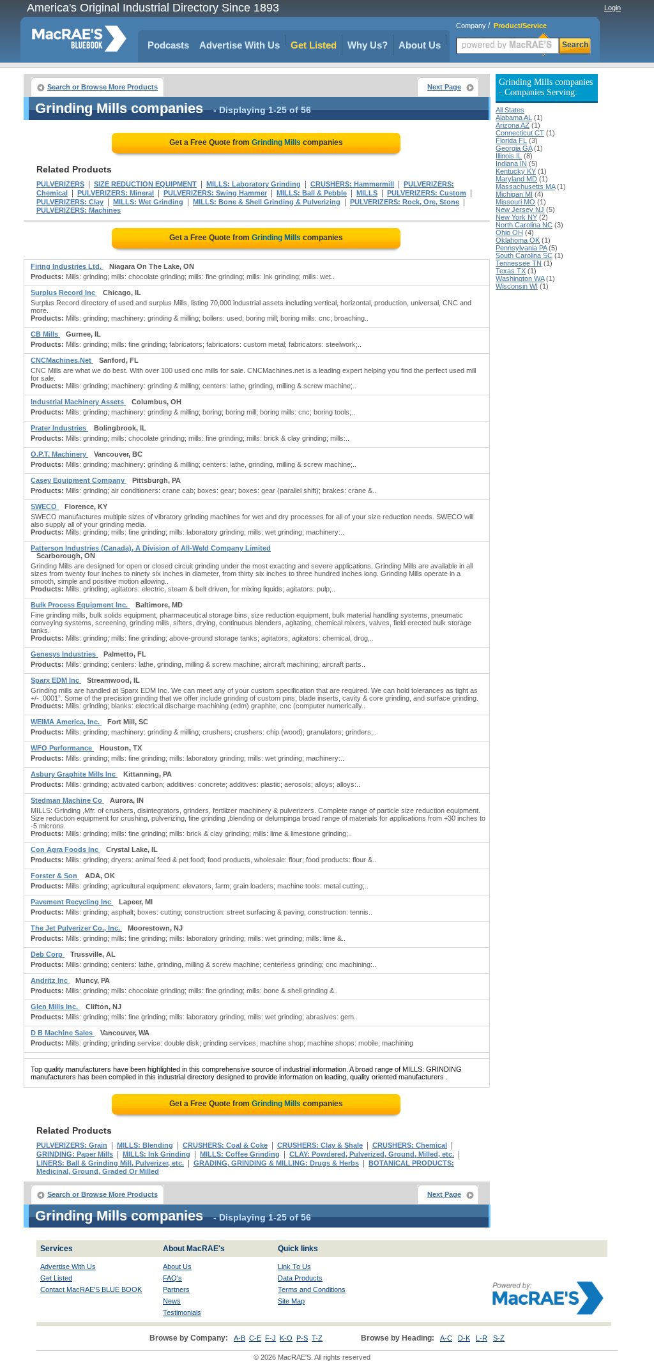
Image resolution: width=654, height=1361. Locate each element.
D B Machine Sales (63, 1033)
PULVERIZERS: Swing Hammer (215, 193)
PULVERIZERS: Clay (69, 202)
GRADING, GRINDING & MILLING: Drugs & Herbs (276, 1163)
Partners (176, 1289)
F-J (270, 1338)
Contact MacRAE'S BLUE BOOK (91, 1289)
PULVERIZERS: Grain (71, 1145)
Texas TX (511, 271)
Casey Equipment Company (78, 480)
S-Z (499, 1338)
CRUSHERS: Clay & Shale (320, 1145)
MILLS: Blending (145, 1145)
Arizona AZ (512, 125)
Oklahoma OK (518, 240)
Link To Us (294, 1266)
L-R (481, 1338)
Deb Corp (48, 954)
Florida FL (511, 140)
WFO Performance (62, 748)
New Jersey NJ (520, 209)
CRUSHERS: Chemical (409, 1145)
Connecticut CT (520, 133)
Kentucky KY (516, 171)
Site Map (291, 1301)
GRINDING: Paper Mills (74, 1154)
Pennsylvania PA (521, 248)
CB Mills (45, 334)
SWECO (45, 506)
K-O (286, 1338)
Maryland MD (516, 179)
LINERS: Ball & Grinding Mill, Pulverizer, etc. (110, 1163)
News (172, 1301)
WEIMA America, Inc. (66, 722)
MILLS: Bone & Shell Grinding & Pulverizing (266, 202)
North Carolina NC (524, 225)
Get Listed (314, 45)
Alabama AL (514, 117)
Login (612, 7)
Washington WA (520, 278)
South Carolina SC (524, 255)
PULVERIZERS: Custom (426, 193)
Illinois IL (509, 156)
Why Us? (367, 45)
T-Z (317, 1338)
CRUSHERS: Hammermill (352, 184)
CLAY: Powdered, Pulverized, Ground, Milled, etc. (371, 1154)
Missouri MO (515, 202)
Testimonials (182, 1312)
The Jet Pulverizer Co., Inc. (76, 928)
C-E (255, 1338)
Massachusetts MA (525, 186)
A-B (239, 1338)
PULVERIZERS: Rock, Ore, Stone (404, 202)
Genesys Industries (64, 654)
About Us (420, 45)
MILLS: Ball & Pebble (312, 193)
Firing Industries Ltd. (67, 266)
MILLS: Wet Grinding (148, 202)
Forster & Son (55, 875)
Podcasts (168, 45)
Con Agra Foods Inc (65, 849)
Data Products (300, 1278)
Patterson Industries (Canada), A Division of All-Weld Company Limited (151, 548)
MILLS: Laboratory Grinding (253, 184)
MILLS (366, 193)
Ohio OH (509, 232)
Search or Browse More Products (102, 87)
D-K (464, 1338)
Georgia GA (514, 148)
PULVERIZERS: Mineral (115, 193)
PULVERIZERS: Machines (78, 210)
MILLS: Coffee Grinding (240, 1154)
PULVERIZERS (60, 184)
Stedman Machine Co (67, 800)
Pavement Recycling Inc (72, 902)
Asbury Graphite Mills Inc (74, 774)
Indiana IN (511, 163)
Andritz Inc (50, 980)
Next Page (444, 87)
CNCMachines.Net (62, 360)
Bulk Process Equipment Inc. (80, 605)
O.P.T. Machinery (59, 454)
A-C (446, 1338)
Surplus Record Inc (64, 292)
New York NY (516, 217)
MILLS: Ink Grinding (156, 1154)
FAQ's (172, 1278)
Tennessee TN (519, 263)
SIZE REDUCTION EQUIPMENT (145, 184)
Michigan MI (514, 194)
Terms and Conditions (312, 1289)
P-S (302, 1338)
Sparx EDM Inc (56, 680)
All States (510, 110)
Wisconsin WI (517, 286)
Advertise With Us (239, 45)
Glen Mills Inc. (55, 1006)
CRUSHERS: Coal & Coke (225, 1145)
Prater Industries (59, 428)
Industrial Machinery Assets (78, 402)
